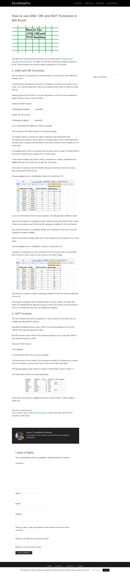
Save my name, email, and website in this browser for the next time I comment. (42, 528)
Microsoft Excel (26, 410)
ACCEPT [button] (106, 570)
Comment (19, 463)
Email (18, 504)
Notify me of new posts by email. (28, 547)
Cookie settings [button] (95, 570)
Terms (80, 566)
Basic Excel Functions (38, 413)
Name (18, 493)
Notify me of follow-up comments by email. (32, 539)
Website (18, 514)
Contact (59, 566)
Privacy (70, 566)
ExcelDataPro (21, 3)
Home (25, 413)
